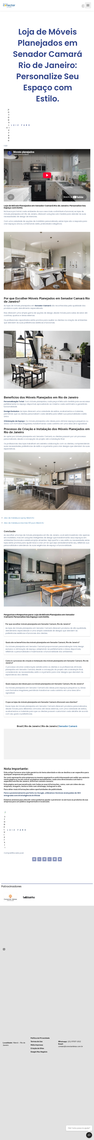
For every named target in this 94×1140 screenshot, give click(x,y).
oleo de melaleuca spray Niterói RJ (19, 518)
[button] (34, 859)
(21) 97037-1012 (74, 1041)
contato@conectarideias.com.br (70, 1046)
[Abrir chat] (89, 1135)
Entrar (82, 6)
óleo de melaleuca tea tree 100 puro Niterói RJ (24, 523)
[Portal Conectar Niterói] (9, 5)
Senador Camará (68, 726)
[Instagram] (4, 949)
